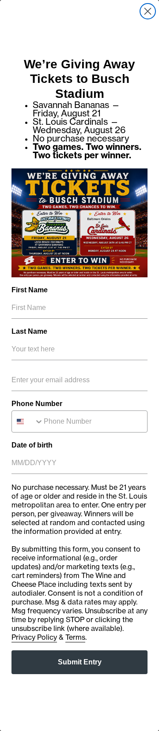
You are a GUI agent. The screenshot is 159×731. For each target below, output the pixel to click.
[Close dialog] (147, 11)
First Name (29, 290)
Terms (75, 637)
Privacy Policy (34, 637)
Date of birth (32, 445)
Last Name (29, 331)
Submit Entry (80, 662)
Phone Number (36, 403)
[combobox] (28, 421)
